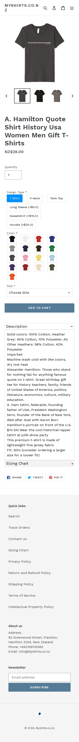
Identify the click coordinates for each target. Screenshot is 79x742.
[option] (22, 96)
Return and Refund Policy (29, 573)
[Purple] (12, 267)
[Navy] (25, 248)
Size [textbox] (11, 286)
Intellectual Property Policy (31, 607)
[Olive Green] (52, 267)
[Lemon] (38, 258)
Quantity (11, 167)
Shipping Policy (20, 584)
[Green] (52, 248)
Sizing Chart (17, 463)
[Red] (38, 239)
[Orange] (12, 276)
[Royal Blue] (52, 239)
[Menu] (71, 7)
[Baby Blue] (52, 258)
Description (16, 326)
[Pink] (25, 258)
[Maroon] (25, 267)
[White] (25, 239)
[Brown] (38, 248)
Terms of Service (21, 595)
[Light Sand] (38, 267)
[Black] (12, 239)
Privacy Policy (19, 561)
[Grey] (12, 248)
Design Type (17, 192)
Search (14, 516)
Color (12, 233)
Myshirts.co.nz (22, 7)
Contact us (17, 539)
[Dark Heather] (12, 258)
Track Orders (19, 527)
